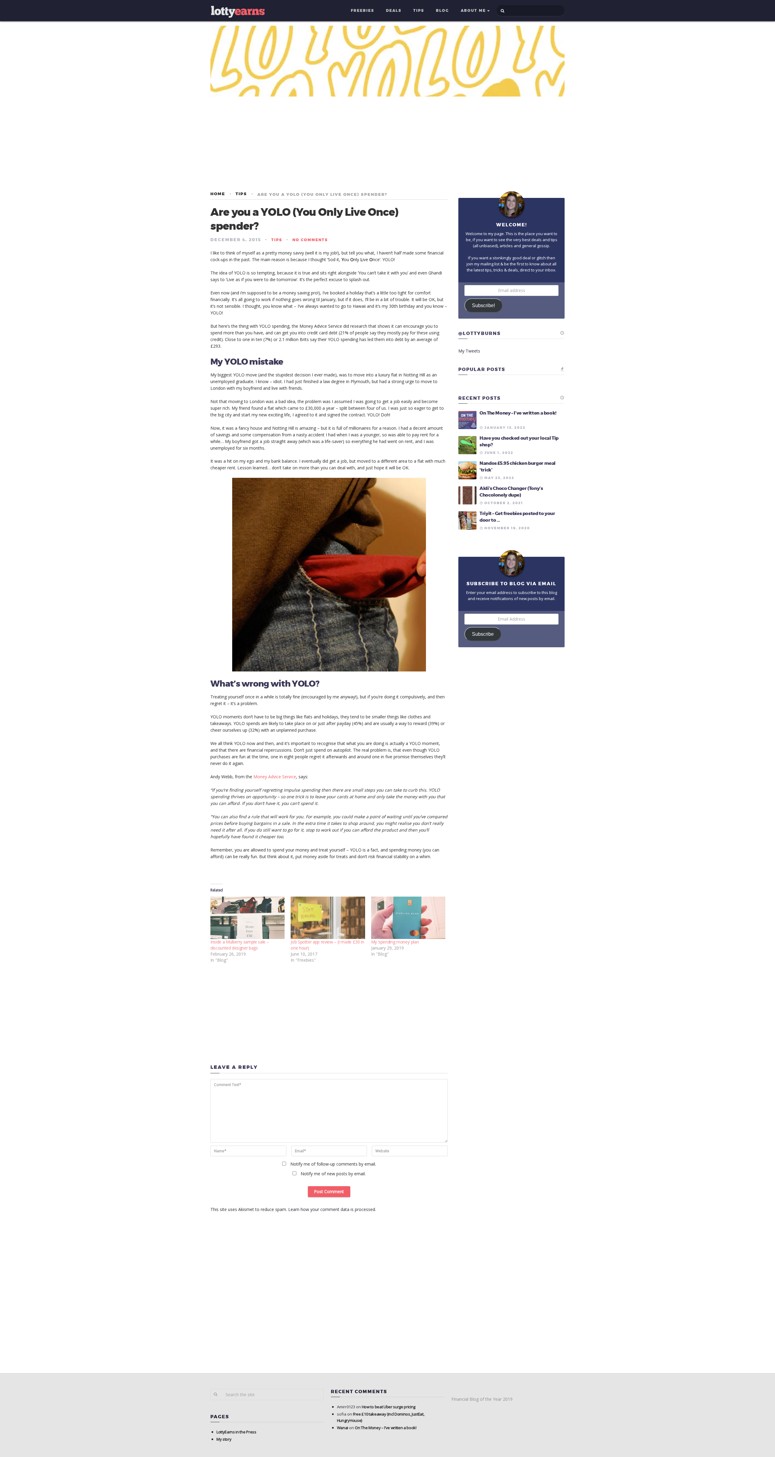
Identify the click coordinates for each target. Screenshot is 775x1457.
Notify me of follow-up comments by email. (333, 1164)
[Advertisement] (387, 143)
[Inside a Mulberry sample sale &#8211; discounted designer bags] (247, 918)
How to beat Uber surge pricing (388, 1406)
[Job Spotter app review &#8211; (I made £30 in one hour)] (328, 918)
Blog (442, 10)
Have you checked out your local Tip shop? (519, 441)
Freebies (362, 10)
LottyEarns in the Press (236, 1432)
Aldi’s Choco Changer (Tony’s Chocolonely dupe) (511, 491)
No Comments (310, 240)
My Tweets (469, 351)
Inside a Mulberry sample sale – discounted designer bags (239, 945)
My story (223, 1439)
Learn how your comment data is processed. (332, 1209)
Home (217, 193)
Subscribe (483, 634)
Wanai (342, 1427)
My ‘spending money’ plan (395, 942)
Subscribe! (483, 305)
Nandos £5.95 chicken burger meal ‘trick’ (518, 466)
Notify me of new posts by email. (333, 1173)
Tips (418, 10)
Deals (393, 10)
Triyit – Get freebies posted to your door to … (517, 516)
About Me (473, 10)
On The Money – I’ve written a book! (518, 413)
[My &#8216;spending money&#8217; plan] (408, 918)
